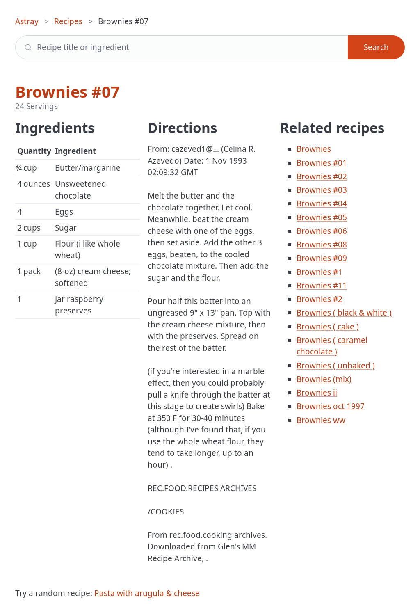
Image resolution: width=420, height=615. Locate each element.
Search (376, 47)
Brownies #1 (319, 272)
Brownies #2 (319, 299)
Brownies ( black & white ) (344, 312)
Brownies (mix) (324, 379)
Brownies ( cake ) (328, 326)
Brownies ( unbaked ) (336, 365)
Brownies (314, 149)
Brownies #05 (322, 217)
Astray (27, 21)
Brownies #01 (322, 163)
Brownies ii (317, 392)
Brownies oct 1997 (331, 406)
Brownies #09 (322, 258)
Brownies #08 (322, 244)
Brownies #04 (322, 203)
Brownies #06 (322, 231)
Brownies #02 (322, 176)
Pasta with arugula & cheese (147, 593)
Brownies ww (321, 420)
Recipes (68, 21)
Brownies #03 (322, 190)
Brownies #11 (322, 285)
